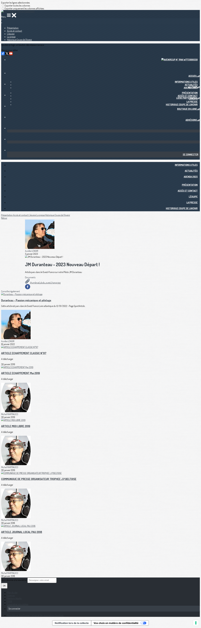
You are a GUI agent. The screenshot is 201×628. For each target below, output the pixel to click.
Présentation (13, 27)
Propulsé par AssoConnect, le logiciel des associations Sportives (35, 615)
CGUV (9, 601)
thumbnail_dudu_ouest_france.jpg (45, 282)
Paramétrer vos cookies (17, 604)
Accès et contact (14, 30)
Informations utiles (186, 81)
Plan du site (12, 592)
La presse (11, 36)
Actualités (191, 84)
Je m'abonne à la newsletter (14, 580)
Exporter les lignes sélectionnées (15, 2)
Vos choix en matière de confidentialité (116, 623)
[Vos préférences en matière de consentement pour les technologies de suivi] (196, 623)
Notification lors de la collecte (72, 623)
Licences (11, 595)
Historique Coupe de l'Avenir (19, 39)
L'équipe (10, 33)
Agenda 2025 (191, 176)
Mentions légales (14, 598)
